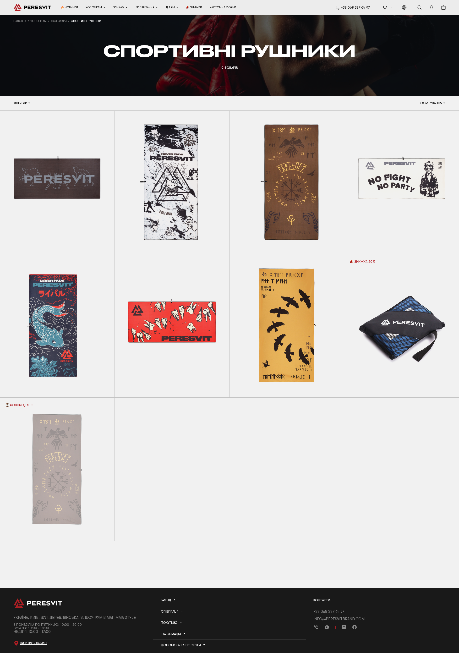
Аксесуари (59, 21)
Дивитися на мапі (33, 643)
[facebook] (354, 627)
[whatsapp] (327, 627)
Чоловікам (38, 21)
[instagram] (344, 627)
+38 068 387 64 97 (355, 7)
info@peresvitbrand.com (339, 619)
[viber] (316, 627)
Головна (19, 21)
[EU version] (404, 7)
